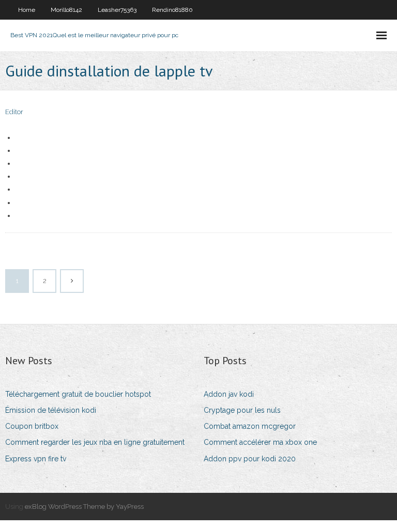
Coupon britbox (31, 426)
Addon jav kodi (229, 394)
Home (26, 9)
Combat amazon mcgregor (250, 426)
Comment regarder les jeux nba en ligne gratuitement (95, 442)
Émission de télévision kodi (50, 410)
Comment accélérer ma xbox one (260, 442)
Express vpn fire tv (35, 459)
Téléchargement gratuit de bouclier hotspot (78, 394)
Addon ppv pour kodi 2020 (250, 459)
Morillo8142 (66, 9)
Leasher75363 (117, 9)
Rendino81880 (172, 9)
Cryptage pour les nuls (242, 410)
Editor (14, 112)
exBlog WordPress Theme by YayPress (84, 506)
